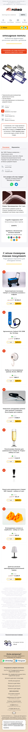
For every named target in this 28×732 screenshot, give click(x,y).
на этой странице (20, 604)
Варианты (16, 147)
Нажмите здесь (19, 131)
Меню (5, 27)
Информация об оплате (14, 698)
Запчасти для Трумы (14, 688)
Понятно (6, 727)
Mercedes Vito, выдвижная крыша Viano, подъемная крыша (14, 675)
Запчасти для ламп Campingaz (14, 678)
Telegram (25, 27)
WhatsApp (21, 27)
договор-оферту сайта (18, 725)
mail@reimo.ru (9, 4)
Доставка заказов (14, 694)
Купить (18, 303)
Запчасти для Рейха (14, 683)
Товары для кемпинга (14, 686)
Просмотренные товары (14, 634)
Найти (23, 15)
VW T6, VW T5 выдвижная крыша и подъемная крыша (14, 671)
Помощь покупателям (14, 701)
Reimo (14, 9)
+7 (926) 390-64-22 (20, 4)
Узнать (14, 225)
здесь (20, 595)
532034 (15, 597)
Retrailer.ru (14, 713)
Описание (5, 147)
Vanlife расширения (14, 681)
